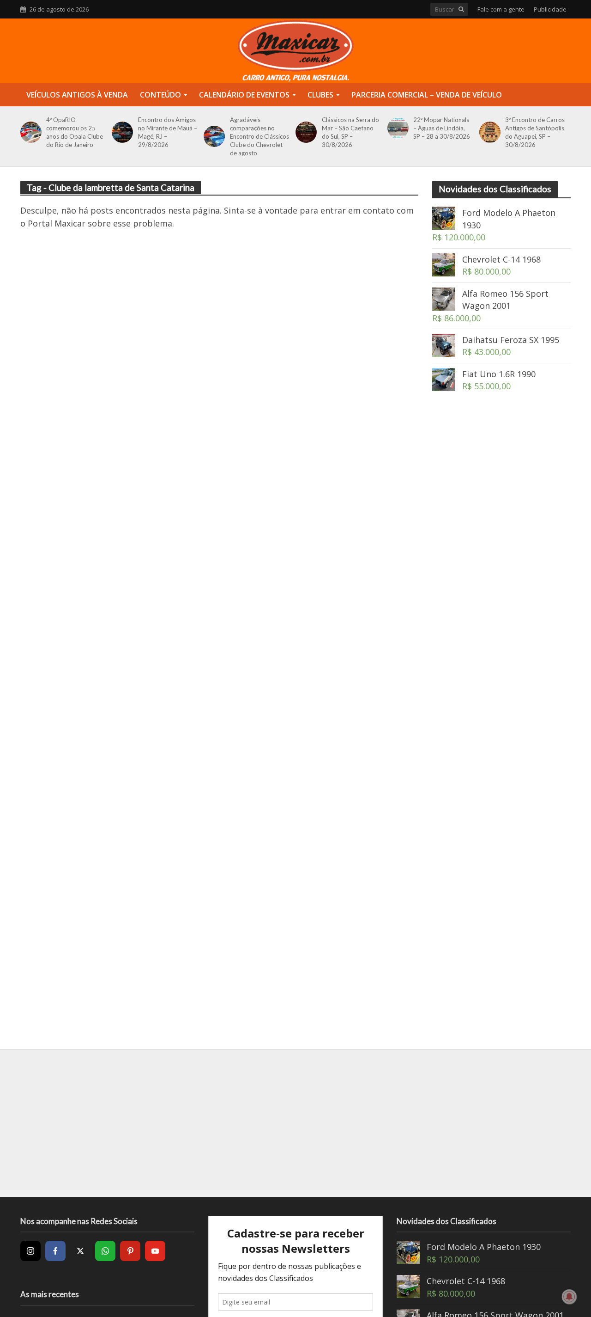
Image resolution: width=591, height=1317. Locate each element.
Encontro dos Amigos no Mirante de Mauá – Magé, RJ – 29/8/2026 (167, 132)
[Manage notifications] (569, 1296)
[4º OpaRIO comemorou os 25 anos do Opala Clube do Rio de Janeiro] (29, 132)
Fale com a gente (501, 9)
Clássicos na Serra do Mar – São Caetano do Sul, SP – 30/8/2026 (350, 132)
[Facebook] (55, 1251)
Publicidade (550, 9)
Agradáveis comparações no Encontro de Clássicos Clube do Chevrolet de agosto (259, 136)
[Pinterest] (130, 1251)
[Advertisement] (501, 564)
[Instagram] (30, 1251)
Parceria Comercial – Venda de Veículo (426, 95)
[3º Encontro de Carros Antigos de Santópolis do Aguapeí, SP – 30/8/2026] (488, 132)
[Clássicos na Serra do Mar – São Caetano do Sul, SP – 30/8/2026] (305, 132)
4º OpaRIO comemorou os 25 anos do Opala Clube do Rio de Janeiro (74, 132)
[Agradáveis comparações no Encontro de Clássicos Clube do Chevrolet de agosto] (213, 136)
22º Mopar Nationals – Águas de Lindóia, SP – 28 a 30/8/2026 (441, 128)
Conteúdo (160, 95)
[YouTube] (155, 1251)
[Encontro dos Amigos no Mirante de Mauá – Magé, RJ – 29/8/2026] (121, 132)
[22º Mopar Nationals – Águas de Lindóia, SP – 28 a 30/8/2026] (396, 128)
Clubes (320, 95)
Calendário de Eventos (244, 95)
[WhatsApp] (105, 1251)
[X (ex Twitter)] (80, 1251)
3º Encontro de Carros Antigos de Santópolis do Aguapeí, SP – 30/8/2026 (535, 132)
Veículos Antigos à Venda (77, 95)
